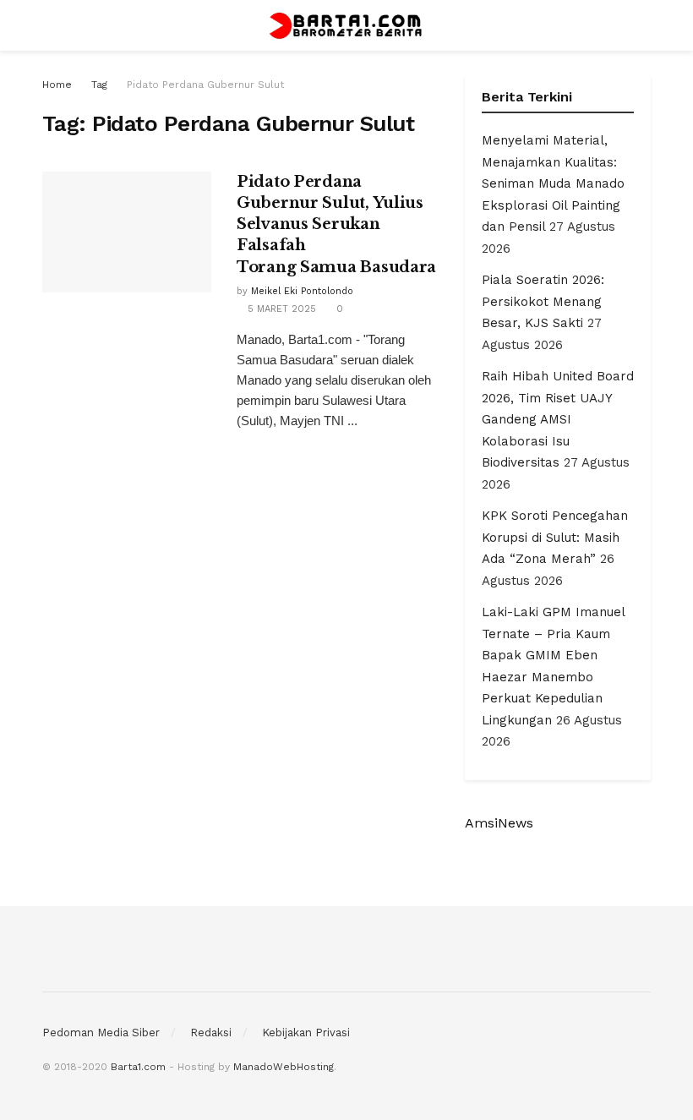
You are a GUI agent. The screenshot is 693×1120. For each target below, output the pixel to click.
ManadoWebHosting (283, 1067)
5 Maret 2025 (280, 308)
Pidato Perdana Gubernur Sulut (205, 84)
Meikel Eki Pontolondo (302, 291)
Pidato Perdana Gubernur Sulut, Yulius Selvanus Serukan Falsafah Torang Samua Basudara (336, 224)
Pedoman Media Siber (101, 1032)
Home (57, 84)
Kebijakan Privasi (306, 1032)
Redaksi (211, 1032)
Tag (99, 84)
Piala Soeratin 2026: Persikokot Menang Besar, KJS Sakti (543, 301)
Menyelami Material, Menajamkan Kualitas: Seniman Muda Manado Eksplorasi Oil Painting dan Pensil (553, 183)
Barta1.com (138, 1067)
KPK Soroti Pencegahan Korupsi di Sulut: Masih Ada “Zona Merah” (555, 537)
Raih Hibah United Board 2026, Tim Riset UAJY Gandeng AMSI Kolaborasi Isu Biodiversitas (558, 419)
